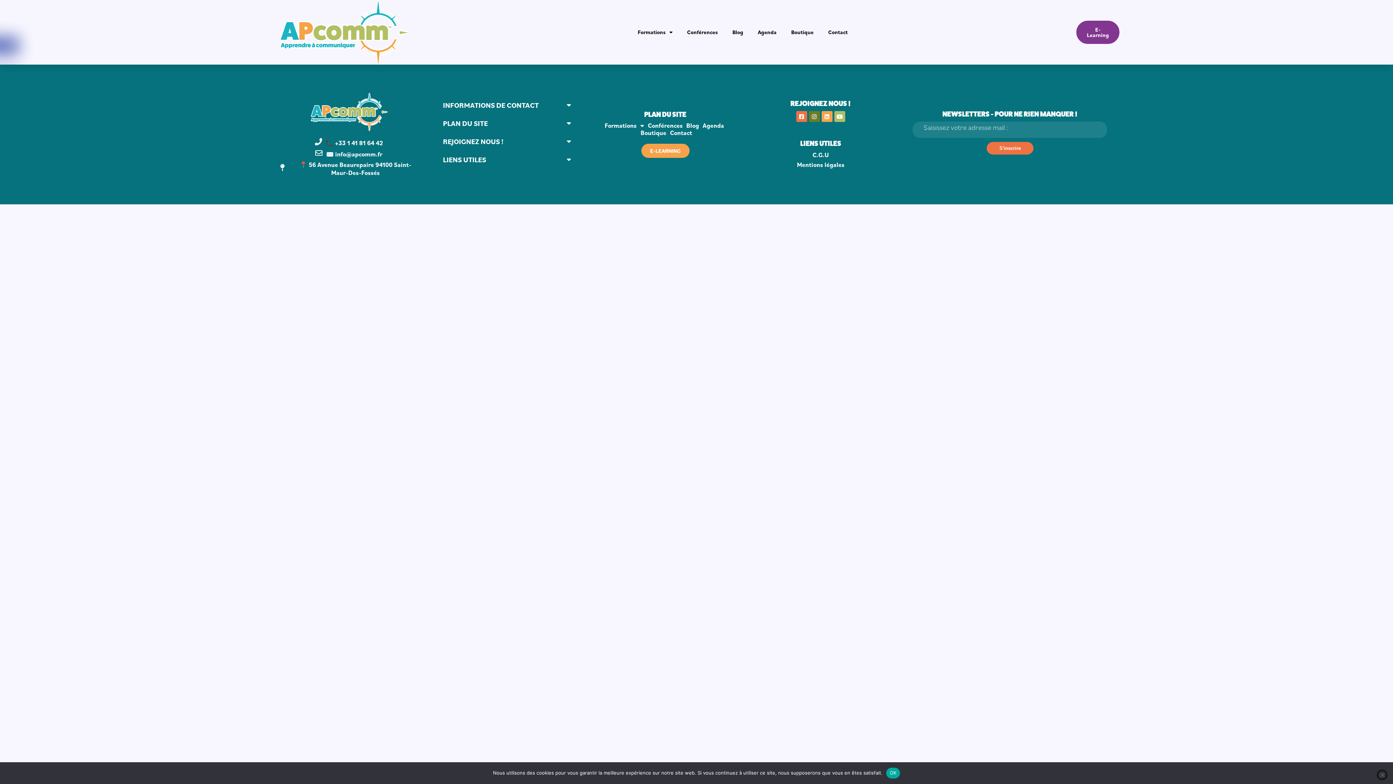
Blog (737, 32)
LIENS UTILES (464, 159)
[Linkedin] (827, 116)
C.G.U (821, 155)
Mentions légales (821, 165)
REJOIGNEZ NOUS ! (473, 141)
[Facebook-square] (801, 116)
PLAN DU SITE (465, 123)
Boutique (802, 32)
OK (893, 773)
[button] (507, 105)
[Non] (1382, 774)
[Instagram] (814, 116)
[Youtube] (839, 116)
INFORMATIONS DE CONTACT (491, 105)
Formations (652, 32)
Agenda (767, 32)
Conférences (702, 32)
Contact (838, 32)
